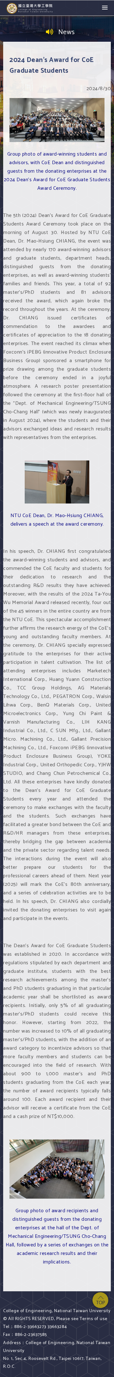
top (100, 1300)
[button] (105, 7)
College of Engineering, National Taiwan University (30, 8)
